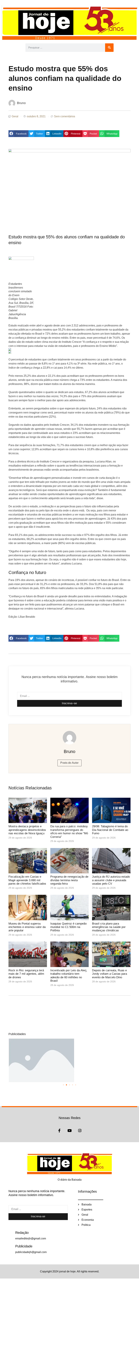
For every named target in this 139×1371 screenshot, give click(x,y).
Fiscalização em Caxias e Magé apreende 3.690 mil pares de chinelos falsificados (27, 880)
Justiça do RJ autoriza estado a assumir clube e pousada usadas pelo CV (111, 880)
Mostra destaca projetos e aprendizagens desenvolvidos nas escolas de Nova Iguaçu (27, 830)
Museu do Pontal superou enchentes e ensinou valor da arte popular (27, 927)
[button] (18, 133)
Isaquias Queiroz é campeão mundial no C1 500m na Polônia (68, 927)
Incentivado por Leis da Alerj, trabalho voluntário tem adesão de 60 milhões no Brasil (68, 975)
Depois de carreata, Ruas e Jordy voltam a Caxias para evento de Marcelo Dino (109, 974)
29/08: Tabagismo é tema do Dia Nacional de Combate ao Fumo (110, 830)
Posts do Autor (69, 762)
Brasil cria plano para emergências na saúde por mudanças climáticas (109, 927)
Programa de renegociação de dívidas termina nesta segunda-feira (69, 880)
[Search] (109, 47)
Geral (15, 116)
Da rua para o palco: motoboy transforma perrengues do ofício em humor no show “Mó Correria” (69, 831)
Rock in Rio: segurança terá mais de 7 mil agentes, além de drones (26, 974)
